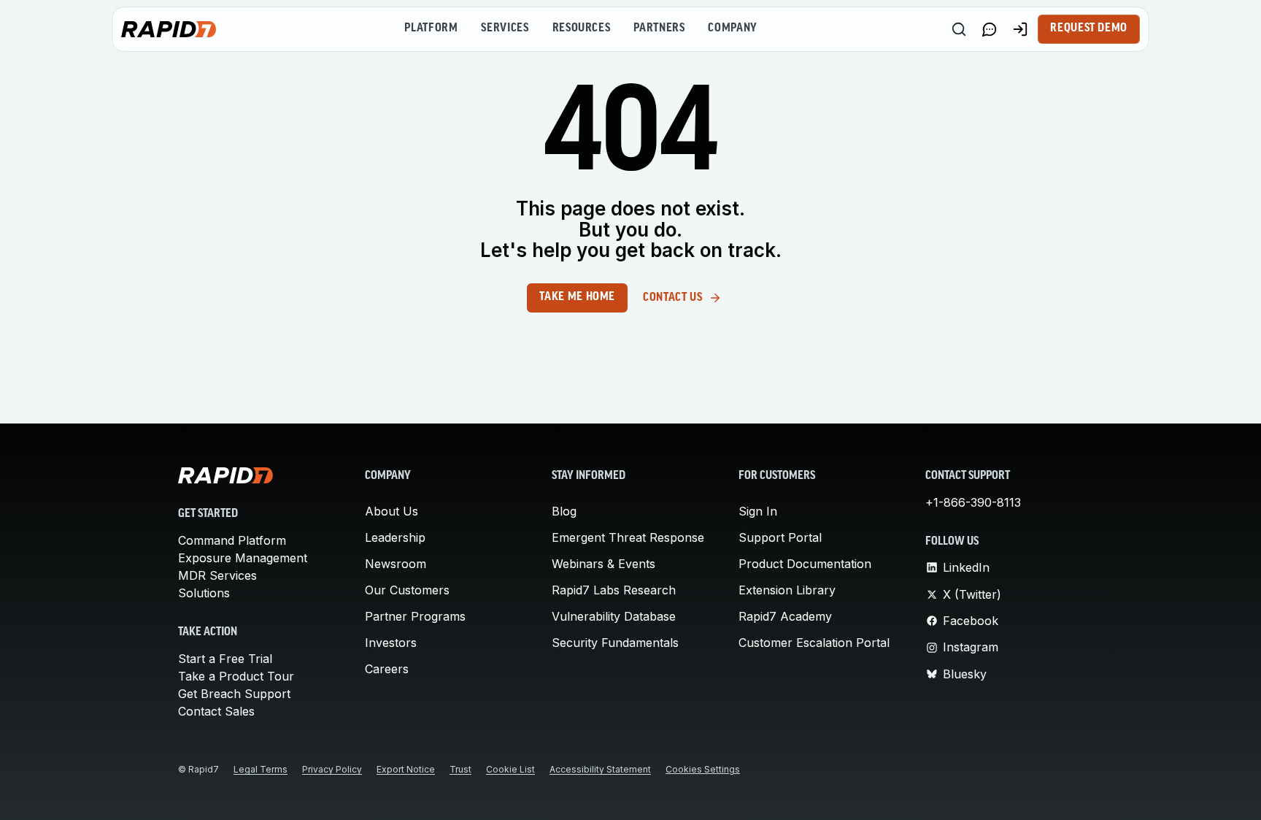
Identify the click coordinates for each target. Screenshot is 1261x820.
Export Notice (406, 769)
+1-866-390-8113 (973, 502)
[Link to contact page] (989, 29)
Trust (460, 769)
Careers (387, 669)
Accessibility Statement (600, 769)
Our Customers (407, 590)
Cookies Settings (703, 769)
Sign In (758, 511)
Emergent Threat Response (628, 537)
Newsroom (395, 563)
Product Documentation (805, 563)
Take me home (577, 297)
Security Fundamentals (615, 642)
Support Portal (780, 537)
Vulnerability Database (614, 616)
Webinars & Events (603, 563)
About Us (391, 511)
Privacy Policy (332, 769)
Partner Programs (415, 616)
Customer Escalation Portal (814, 642)
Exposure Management (242, 558)
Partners (659, 28)
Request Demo (1088, 28)
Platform (431, 28)
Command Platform (232, 540)
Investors (391, 642)
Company (732, 28)
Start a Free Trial (225, 658)
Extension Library (787, 590)
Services (504, 28)
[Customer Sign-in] (1020, 29)
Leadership (395, 537)
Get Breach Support (234, 693)
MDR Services (217, 575)
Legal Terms (261, 769)
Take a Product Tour (236, 676)
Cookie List (510, 769)
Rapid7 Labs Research (614, 590)
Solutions (204, 593)
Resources (581, 28)
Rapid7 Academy (785, 616)
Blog (564, 511)
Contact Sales (216, 711)
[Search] (959, 29)
